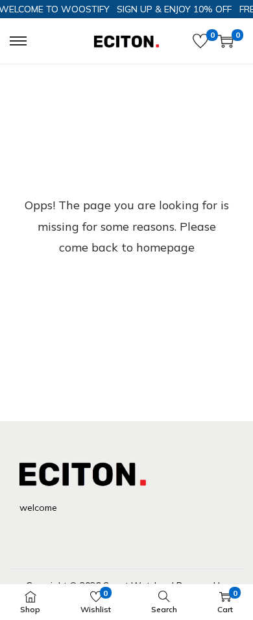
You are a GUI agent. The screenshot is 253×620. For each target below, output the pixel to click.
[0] (200, 41)
